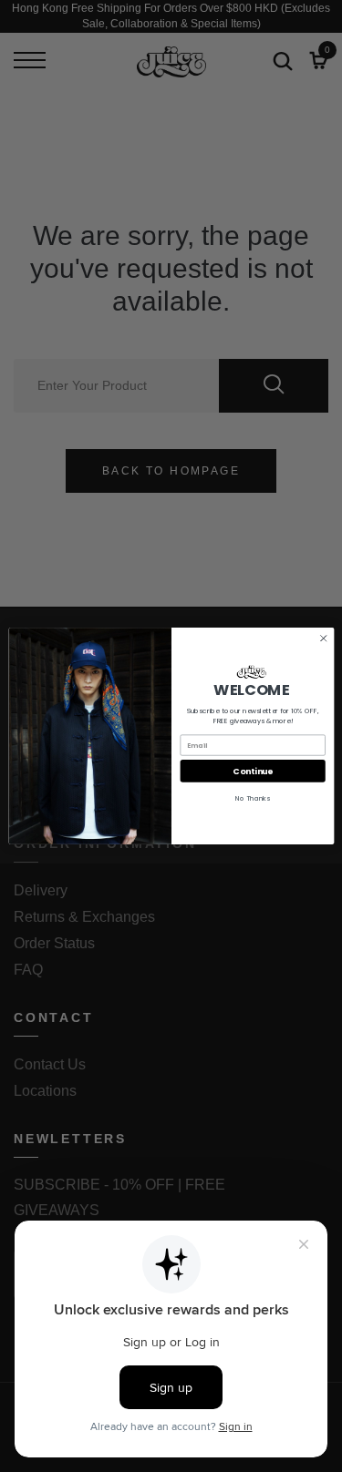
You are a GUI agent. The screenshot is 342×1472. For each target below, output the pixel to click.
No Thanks (252, 798)
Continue (252, 771)
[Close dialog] (323, 638)
